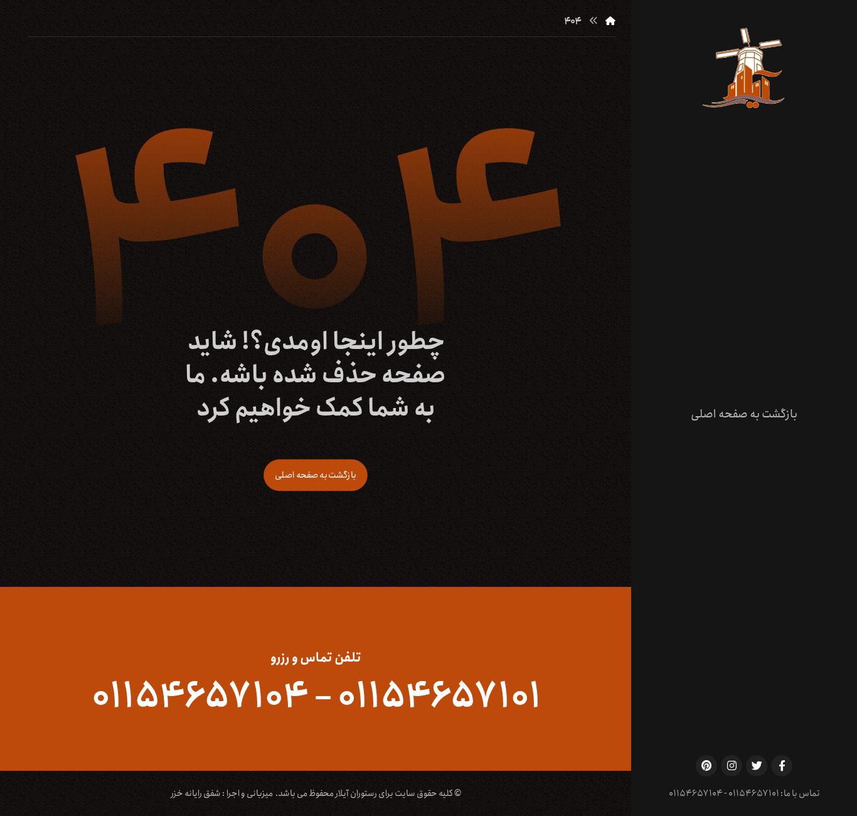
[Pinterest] (706, 765)
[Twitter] (756, 765)
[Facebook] (781, 765)
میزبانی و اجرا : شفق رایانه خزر (222, 793)
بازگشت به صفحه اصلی (315, 475)
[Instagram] (731, 765)
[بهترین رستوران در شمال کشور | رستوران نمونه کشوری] (744, 68)
